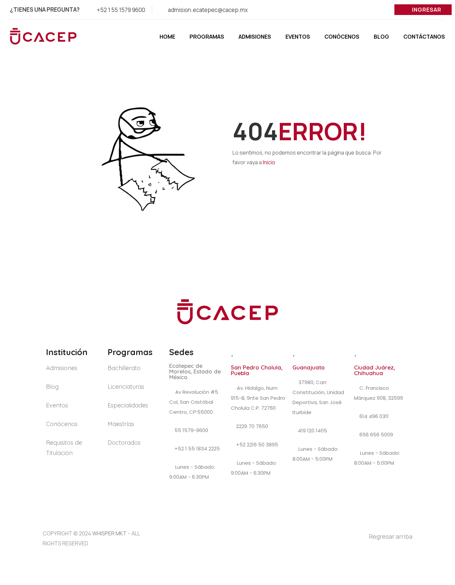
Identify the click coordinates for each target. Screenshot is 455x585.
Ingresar (426, 9)
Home (167, 36)
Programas (207, 36)
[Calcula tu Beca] (435, 541)
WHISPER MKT (109, 533)
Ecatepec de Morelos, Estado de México (195, 371)
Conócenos (341, 36)
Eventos (297, 36)
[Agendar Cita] (435, 518)
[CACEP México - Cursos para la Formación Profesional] (43, 39)
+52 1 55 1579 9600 (121, 10)
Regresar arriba (390, 536)
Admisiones (254, 36)
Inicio (269, 162)
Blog (381, 36)
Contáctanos (424, 36)
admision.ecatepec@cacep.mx (208, 10)
